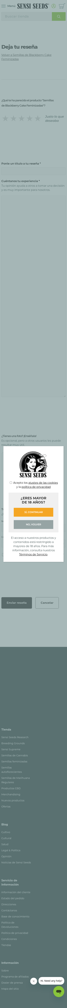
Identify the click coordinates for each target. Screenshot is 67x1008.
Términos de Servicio (33, 554)
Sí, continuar (33, 512)
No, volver (33, 524)
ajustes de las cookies (43, 482)
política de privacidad (36, 487)
